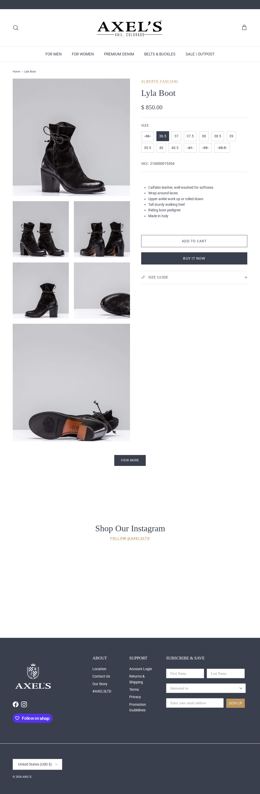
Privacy (135, 697)
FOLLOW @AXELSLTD (130, 538)
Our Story (99, 684)
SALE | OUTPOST (200, 54)
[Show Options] (240, 688)
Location (99, 669)
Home (16, 71)
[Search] (16, 28)
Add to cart (194, 241)
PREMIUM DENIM (119, 54)
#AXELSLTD (101, 691)
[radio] (147, 136)
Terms (134, 689)
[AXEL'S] (130, 27)
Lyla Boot (30, 71)
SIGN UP (235, 703)
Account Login (140, 669)
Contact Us (101, 676)
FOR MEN (53, 54)
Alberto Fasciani (159, 81)
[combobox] (204, 688)
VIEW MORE (130, 460)
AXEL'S (27, 776)
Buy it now (194, 258)
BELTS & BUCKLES (159, 54)
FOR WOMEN (83, 54)
